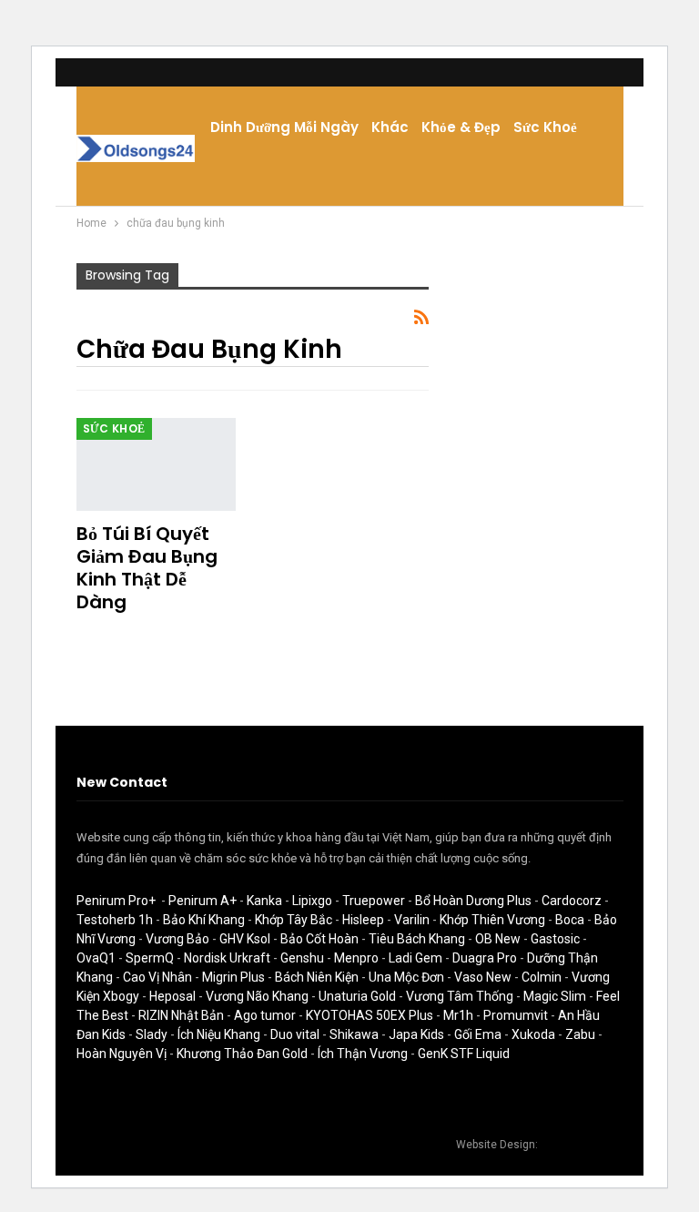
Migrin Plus (233, 977)
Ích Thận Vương (363, 1053)
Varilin (412, 919)
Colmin (542, 977)
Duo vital (294, 1034)
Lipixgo (312, 900)
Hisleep (363, 919)
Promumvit (515, 1015)
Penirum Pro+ (116, 900)
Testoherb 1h (114, 919)
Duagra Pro (484, 958)
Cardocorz (572, 900)
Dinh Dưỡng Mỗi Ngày (284, 127)
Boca (569, 919)
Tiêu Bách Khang (417, 939)
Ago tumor (265, 1015)
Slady (151, 1034)
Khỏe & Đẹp (461, 127)
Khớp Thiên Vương (492, 919)
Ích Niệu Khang (218, 1034)
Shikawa (354, 1034)
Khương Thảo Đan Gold (242, 1053)
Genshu (302, 958)
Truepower (373, 900)
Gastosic (555, 939)
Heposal (172, 996)
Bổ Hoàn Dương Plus (473, 900)
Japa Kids (416, 1034)
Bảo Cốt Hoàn (319, 939)
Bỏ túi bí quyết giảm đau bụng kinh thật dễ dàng (147, 568)
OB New (498, 939)
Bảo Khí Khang (204, 919)
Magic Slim (554, 996)
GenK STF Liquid (464, 1053)
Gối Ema (477, 1034)
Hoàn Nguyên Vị (121, 1053)
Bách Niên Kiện (317, 977)
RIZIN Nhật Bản (181, 1015)
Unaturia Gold (357, 996)
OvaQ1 (96, 958)
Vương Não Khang (257, 996)
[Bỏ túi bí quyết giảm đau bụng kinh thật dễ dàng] (156, 464)
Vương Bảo (177, 939)
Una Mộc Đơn (406, 977)
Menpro (356, 958)
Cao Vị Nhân (157, 977)
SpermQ (150, 958)
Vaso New (483, 977)
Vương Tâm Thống (459, 996)
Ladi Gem (415, 958)
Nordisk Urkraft (227, 958)
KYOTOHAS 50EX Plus (369, 1015)
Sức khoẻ (545, 127)
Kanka (264, 900)
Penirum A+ (202, 900)
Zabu (580, 1034)
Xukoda (533, 1034)
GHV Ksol (244, 939)
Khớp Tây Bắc (293, 919)
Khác (390, 127)
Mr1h (458, 1015)
